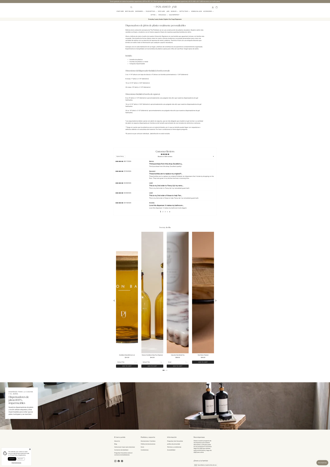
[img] (119, 161)
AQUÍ (200, 448)
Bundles (174, 11)
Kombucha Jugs (196, 11)
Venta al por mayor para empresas (124, 447)
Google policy (22, 455)
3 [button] (165, 211)
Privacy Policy (14, 455)
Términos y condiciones (174, 447)
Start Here (120, 11)
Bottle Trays (184, 11)
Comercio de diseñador (121, 450)
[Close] (30, 449)
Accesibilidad (171, 450)
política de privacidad (173, 444)
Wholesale (162, 14)
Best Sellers (129, 11)
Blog (115, 444)
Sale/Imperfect (174, 14)
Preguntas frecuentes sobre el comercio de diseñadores (123, 453)
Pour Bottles (150, 11)
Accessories (207, 11)
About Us (117, 441)
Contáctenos (145, 450)
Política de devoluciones (148, 444)
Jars (167, 11)
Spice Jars (161, 11)
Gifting (153, 14)
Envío (142, 447)
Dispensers (139, 11)
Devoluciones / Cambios (148, 441)
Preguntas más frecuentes (175, 441)
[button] (167, 212)
